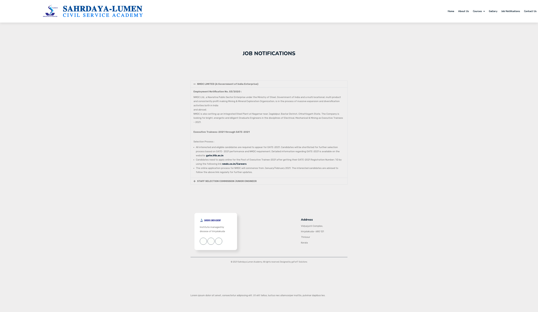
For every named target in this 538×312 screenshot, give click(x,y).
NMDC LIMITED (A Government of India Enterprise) (227, 84)
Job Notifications (510, 11)
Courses (477, 11)
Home (451, 11)
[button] (269, 84)
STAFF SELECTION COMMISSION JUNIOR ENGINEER (227, 181)
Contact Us (530, 11)
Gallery (493, 11)
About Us (463, 11)
